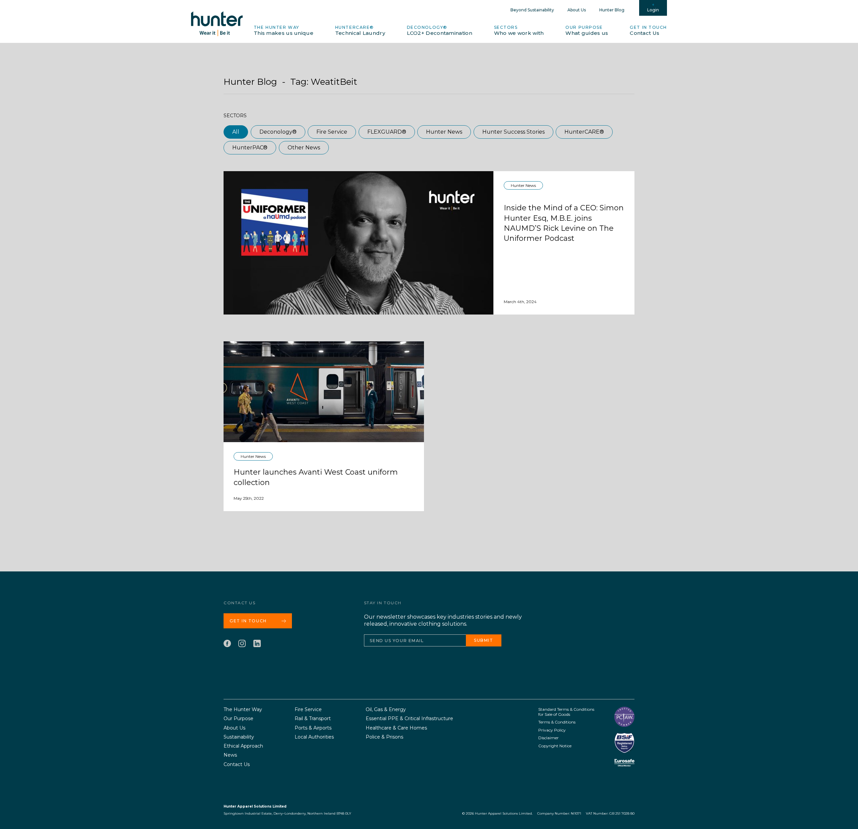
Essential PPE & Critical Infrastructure (409, 718)
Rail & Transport (313, 718)
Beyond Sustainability (532, 9)
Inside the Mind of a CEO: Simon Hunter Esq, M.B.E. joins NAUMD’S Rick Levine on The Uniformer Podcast (564, 223)
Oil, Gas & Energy (386, 709)
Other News (304, 147)
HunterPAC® (249, 147)
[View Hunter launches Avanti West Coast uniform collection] (324, 391)
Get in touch (648, 30)
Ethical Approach (243, 746)
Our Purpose (586, 30)
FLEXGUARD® (386, 132)
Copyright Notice (554, 745)
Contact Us (237, 764)
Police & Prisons (384, 737)
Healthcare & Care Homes (396, 728)
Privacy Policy (552, 730)
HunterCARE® (360, 30)
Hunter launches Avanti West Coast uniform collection (316, 477)
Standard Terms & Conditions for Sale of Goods (566, 712)
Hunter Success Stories (513, 132)
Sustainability (239, 737)
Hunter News (444, 132)
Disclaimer (548, 737)
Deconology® (439, 30)
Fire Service (331, 132)
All (235, 132)
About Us (576, 9)
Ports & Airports (313, 728)
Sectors (519, 30)
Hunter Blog (611, 9)
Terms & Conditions (556, 721)
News (230, 755)
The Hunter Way (283, 30)
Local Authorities (314, 737)
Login (653, 9)
